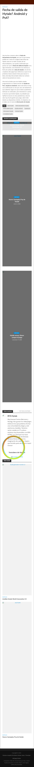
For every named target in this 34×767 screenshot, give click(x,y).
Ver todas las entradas (24, 411)
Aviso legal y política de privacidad (20, 763)
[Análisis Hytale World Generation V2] (17, 529)
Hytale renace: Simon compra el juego (17, 336)
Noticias (4, 7)
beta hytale (11, 105)
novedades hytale (8, 114)
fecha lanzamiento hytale (22, 105)
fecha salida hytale (8, 108)
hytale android (18, 108)
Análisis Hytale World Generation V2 (17, 126)
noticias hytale (19, 111)
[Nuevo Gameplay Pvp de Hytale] (17, 667)
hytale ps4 (27, 108)
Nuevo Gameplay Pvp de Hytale (17, 200)
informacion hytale (8, 111)
